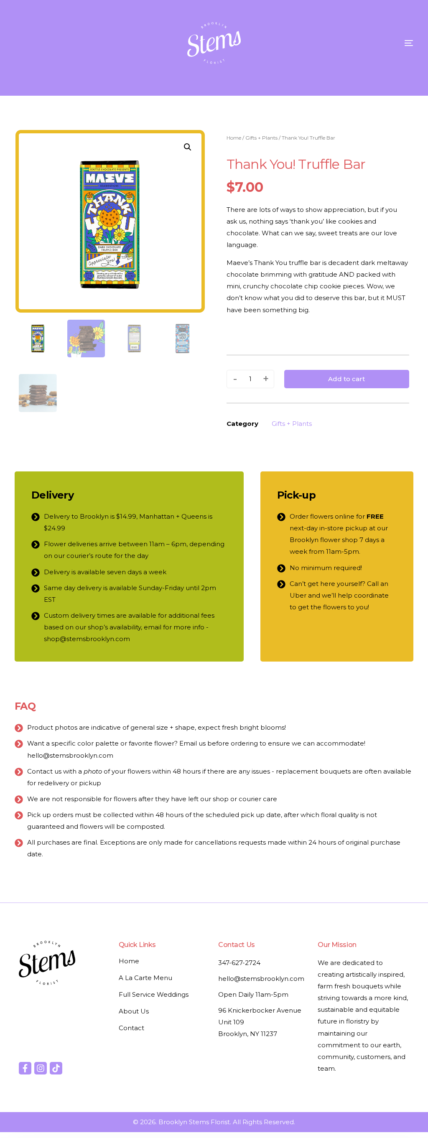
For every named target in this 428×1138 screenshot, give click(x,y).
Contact (131, 1028)
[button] (187, 147)
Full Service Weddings (154, 994)
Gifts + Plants (261, 138)
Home (234, 138)
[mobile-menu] (392, 43)
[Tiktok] (56, 1068)
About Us (134, 1011)
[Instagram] (40, 1068)
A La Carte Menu (145, 978)
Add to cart (346, 379)
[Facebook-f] (25, 1068)
